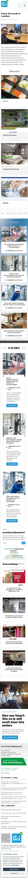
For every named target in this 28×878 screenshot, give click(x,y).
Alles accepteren (14, 869)
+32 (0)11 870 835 (5, 750)
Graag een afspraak (10, 737)
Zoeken (25, 2)
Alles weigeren (14, 873)
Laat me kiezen (15, 865)
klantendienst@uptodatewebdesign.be (11, 754)
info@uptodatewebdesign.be (8, 752)
